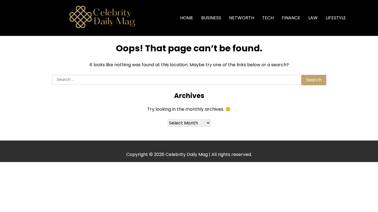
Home (186, 18)
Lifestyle (336, 18)
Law (313, 18)
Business (211, 18)
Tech (268, 18)
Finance (291, 18)
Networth (241, 18)
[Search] (359, 18)
